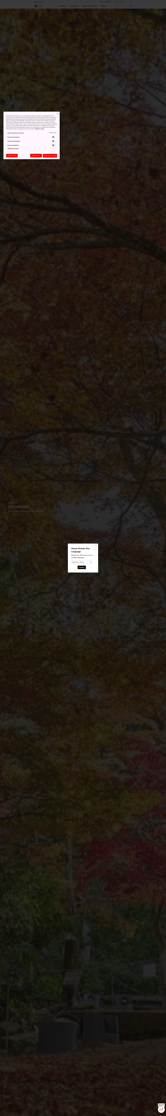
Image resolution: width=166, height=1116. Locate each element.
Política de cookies (39, 129)
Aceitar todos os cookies (50, 155)
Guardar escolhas (12, 155)
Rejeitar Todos (36, 155)
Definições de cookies (13, 148)
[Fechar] (57, 114)
